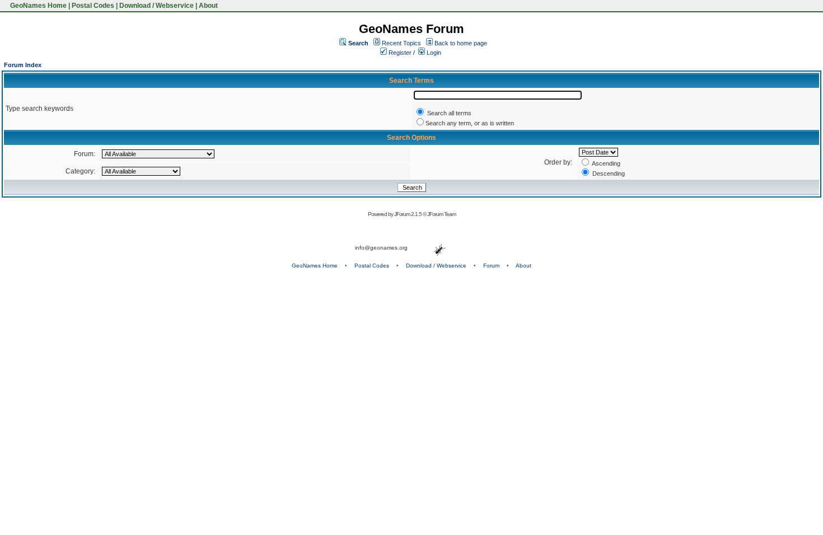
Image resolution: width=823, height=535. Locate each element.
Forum (491, 265)
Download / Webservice (156, 6)
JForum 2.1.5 (408, 214)
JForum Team (441, 214)
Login (433, 52)
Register (399, 52)
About (208, 6)
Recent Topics (401, 43)
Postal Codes (93, 6)
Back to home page (460, 43)
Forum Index (22, 65)
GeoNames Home (37, 6)
